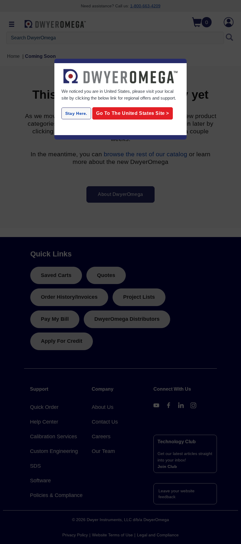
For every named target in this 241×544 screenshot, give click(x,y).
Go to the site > (132, 113)
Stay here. (76, 113)
